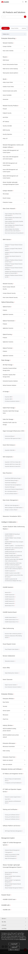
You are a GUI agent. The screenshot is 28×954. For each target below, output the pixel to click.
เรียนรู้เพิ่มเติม (22, 939)
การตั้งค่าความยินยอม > (14, 949)
